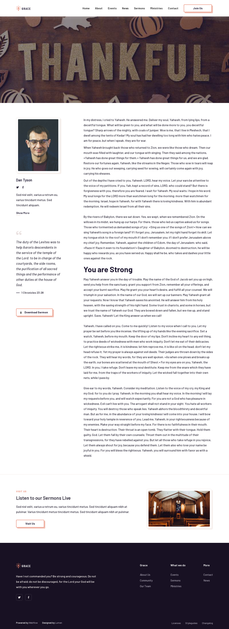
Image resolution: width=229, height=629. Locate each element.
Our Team (145, 586)
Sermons (139, 8)
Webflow (33, 622)
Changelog (207, 623)
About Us (145, 574)
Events (112, 8)
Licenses (176, 623)
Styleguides (191, 623)
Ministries (156, 8)
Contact (173, 8)
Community (146, 580)
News (125, 8)
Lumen (58, 622)
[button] (86, 8)
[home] (23, 8)
